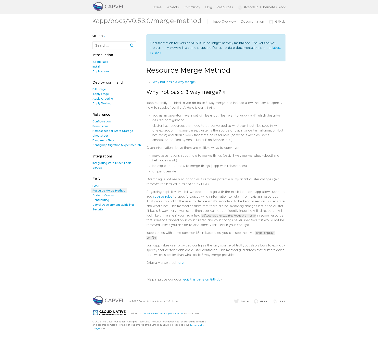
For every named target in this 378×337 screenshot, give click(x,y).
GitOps (97, 168)
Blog (208, 7)
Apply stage (101, 94)
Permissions (100, 126)
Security (98, 209)
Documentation (252, 21)
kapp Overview (224, 21)
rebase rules (162, 196)
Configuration (102, 121)
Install (96, 66)
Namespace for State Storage (113, 131)
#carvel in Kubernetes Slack (264, 7)
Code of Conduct (104, 195)
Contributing (101, 200)
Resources (225, 7)
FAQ (96, 186)
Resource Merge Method (109, 190)
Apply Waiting (102, 103)
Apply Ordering (103, 98)
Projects (173, 7)
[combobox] (114, 45)
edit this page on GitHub (201, 279)
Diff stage (99, 89)
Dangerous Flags (104, 140)
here (180, 262)
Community (192, 7)
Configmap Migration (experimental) (117, 145)
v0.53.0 (98, 36)
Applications (101, 71)
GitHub (280, 21)
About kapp (100, 62)
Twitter (245, 301)
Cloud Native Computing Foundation (162, 313)
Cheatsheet (100, 135)
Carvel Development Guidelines (113, 205)
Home (157, 7)
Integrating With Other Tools (112, 163)
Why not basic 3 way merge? (174, 82)
